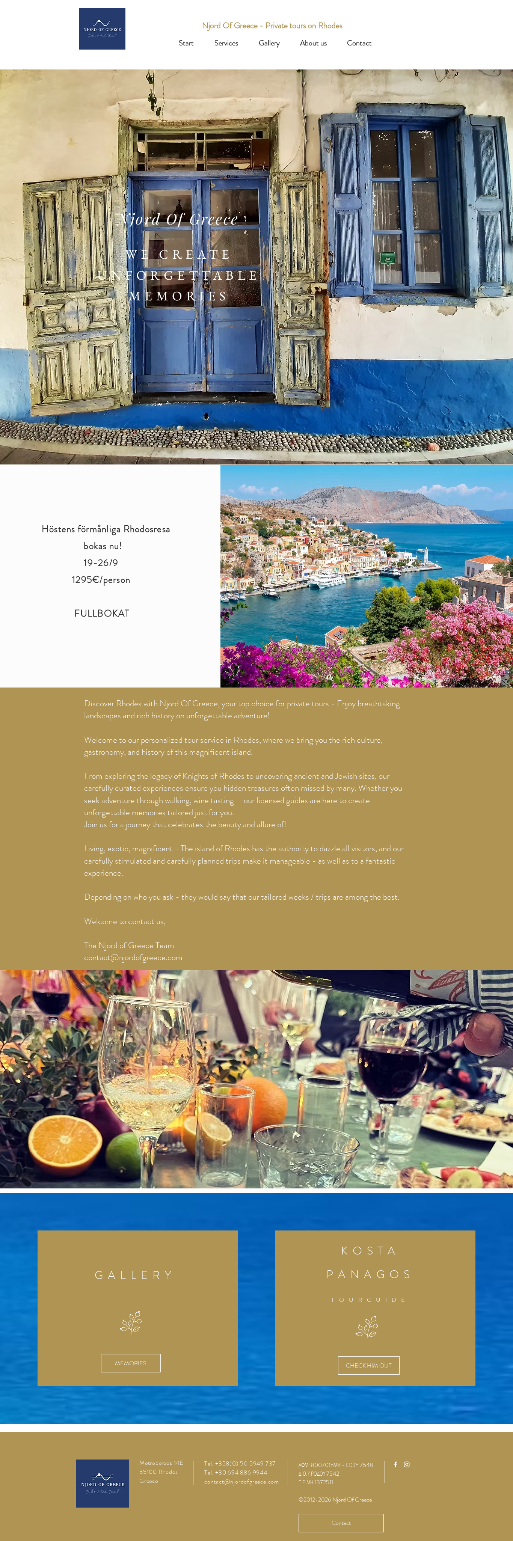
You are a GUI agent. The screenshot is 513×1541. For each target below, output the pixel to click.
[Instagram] (406, 1464)
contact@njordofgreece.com (133, 957)
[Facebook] (395, 1464)
